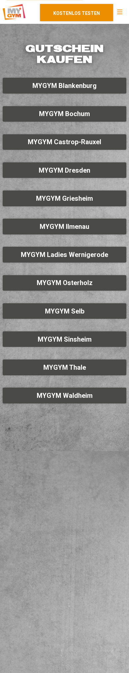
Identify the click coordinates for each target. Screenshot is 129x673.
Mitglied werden (76, 12)
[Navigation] (119, 12)
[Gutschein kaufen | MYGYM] (14, 12)
